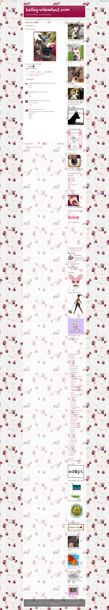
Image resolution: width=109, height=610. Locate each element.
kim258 (79, 602)
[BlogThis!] (46, 72)
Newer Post (29, 144)
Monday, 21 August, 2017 (50, 83)
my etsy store (71, 177)
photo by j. (41, 74)
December (73, 366)
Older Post (61, 144)
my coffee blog (71, 190)
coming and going (75, 414)
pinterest (70, 181)
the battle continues (75, 423)
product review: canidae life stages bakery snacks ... (77, 386)
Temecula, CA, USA (34, 75)
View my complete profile (74, 263)
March (72, 438)
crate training (74, 405)
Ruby (30, 109)
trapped (72, 383)
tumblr (69, 186)
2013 (70, 451)
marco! (72, 399)
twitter (69, 188)
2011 (70, 455)
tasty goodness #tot (75, 427)
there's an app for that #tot (77, 416)
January (73, 442)
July (72, 429)
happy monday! (74, 418)
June (72, 431)
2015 (70, 447)
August (72, 374)
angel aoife (47, 19)
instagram (70, 179)
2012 (70, 453)
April (72, 436)
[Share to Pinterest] (50, 72)
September (73, 372)
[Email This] (45, 72)
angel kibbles (40, 19)
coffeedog (32, 71)
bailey (34, 74)
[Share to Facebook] (49, 72)
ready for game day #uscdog (75, 408)
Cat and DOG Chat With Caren (36, 83)
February (73, 440)
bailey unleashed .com (47, 10)
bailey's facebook (72, 184)
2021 (70, 356)
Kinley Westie (32, 91)
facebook (70, 182)
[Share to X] (48, 72)
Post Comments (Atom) (37, 147)
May (72, 434)
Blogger (57, 604)
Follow (69, 212)
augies (30, 74)
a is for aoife (73, 425)
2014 (70, 449)
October (73, 370)
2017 (70, 364)
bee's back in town (75, 412)
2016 (70, 444)
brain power (73, 381)
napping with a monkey (76, 376)
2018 (70, 362)
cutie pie (72, 392)
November (73, 368)
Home (45, 144)
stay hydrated (74, 421)
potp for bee (73, 403)
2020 (70, 358)
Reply (30, 87)
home (26, 19)
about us (32, 19)
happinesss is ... (74, 396)
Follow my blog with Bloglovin (75, 460)
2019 (70, 360)
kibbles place (71, 175)
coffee (37, 74)
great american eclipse (76, 394)
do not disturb (74, 401)
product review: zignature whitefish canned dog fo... (77, 390)
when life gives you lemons (77, 410)
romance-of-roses (33, 100)
